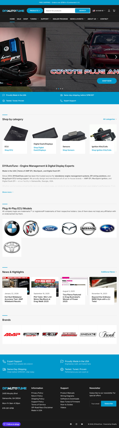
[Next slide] (116, 57)
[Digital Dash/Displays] (45, 138)
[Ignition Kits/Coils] (103, 138)
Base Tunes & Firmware (70, 402)
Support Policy (37, 402)
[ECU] (16, 138)
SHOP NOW (12, 81)
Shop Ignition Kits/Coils (101, 150)
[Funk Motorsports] (107, 334)
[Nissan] (88, 228)
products (34, 11)
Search (82, 11)
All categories (109, 119)
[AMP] (12, 334)
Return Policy (37, 396)
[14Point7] (50, 334)
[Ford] (50, 228)
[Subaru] (107, 228)
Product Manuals (67, 393)
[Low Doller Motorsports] (69, 335)
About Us (92, 19)
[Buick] (31, 228)
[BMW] (12, 228)
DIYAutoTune (98, 424)
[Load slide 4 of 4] (62, 89)
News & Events (76, 19)
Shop (25, 19)
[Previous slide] (3, 57)
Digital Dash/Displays (43, 144)
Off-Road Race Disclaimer (42, 407)
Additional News (108, 272)
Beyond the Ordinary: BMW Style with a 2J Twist (101, 299)
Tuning (33, 19)
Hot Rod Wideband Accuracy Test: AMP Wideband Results (14, 299)
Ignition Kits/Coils (100, 146)
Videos (63, 407)
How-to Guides (66, 404)
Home (12, 19)
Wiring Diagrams (67, 396)
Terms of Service (38, 404)
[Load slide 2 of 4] (59, 89)
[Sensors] (74, 138)
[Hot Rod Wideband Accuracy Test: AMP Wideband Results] (16, 286)
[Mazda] (69, 228)
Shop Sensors (68, 150)
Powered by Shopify (110, 424)
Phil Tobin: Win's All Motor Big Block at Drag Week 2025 (42, 299)
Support (45, 19)
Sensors (66, 146)
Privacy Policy (37, 393)
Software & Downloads (69, 399)
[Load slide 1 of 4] (57, 89)
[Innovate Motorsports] (88, 334)
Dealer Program (60, 19)
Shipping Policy (37, 399)
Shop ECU (9, 150)
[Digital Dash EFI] (31, 335)
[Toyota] (12, 247)
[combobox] (67, 10)
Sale (19, 19)
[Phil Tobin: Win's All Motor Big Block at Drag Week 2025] (45, 287)
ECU (7, 146)
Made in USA (36, 410)
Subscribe (109, 404)
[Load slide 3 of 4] (60, 89)
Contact (104, 19)
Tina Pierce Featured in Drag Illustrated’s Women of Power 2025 (72, 298)
